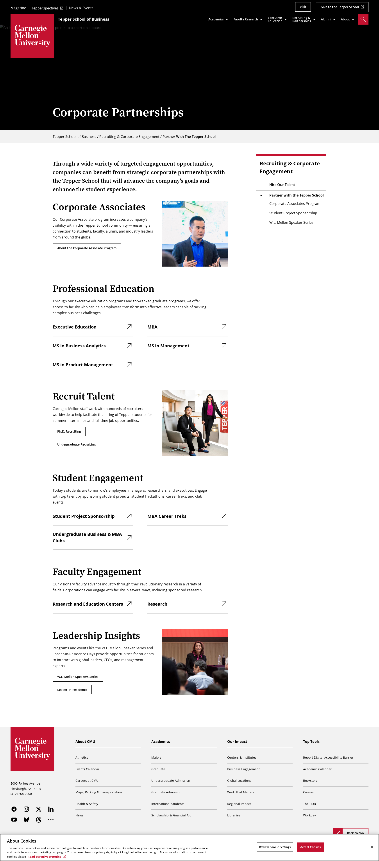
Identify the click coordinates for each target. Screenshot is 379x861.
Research (157, 604)
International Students (167, 804)
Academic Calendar (317, 769)
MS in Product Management (83, 365)
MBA (152, 327)
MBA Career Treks (166, 516)
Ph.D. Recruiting (69, 431)
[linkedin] (51, 809)
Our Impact (237, 741)
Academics (160, 741)
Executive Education (75, 327)
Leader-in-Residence (72, 690)
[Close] (372, 847)
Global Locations (239, 780)
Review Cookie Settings (275, 847)
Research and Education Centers (88, 604)
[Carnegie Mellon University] (32, 36)
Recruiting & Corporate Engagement (129, 136)
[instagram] (26, 809)
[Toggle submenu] (261, 195)
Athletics (81, 757)
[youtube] (14, 819)
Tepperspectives (45, 8)
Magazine (18, 8)
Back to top (355, 833)
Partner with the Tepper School (296, 195)
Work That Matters (240, 792)
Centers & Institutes (241, 757)
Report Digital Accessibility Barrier (328, 757)
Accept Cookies (310, 847)
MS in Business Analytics (79, 346)
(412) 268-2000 (21, 794)
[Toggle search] (363, 19)
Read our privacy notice (44, 856)
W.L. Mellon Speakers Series (77, 677)
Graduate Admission (166, 792)
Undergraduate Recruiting (76, 444)
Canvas (308, 792)
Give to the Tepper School (340, 7)
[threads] (38, 819)
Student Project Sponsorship (84, 516)
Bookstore (310, 780)
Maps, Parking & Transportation (98, 792)
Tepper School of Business (83, 19)
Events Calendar (87, 769)
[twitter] (38, 809)
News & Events (81, 8)
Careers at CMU (86, 780)
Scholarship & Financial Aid (171, 815)
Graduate (158, 769)
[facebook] (14, 809)
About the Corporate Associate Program (86, 248)
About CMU (85, 741)
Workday (309, 815)
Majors (156, 757)
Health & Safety (86, 804)
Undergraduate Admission (170, 780)
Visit (303, 7)
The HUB (309, 804)
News (79, 815)
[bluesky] (26, 819)
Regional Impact (239, 804)
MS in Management (168, 346)
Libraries (233, 815)
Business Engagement (243, 769)
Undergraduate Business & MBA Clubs (87, 537)
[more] (51, 819)
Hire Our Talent (282, 184)
